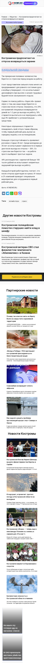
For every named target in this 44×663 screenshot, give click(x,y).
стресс (24, 201)
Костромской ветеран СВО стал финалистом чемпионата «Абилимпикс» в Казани (20, 250)
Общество (13, 17)
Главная (4, 17)
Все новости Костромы (14, 22)
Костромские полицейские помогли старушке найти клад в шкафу (21, 228)
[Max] (20, 193)
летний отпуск (14, 201)
